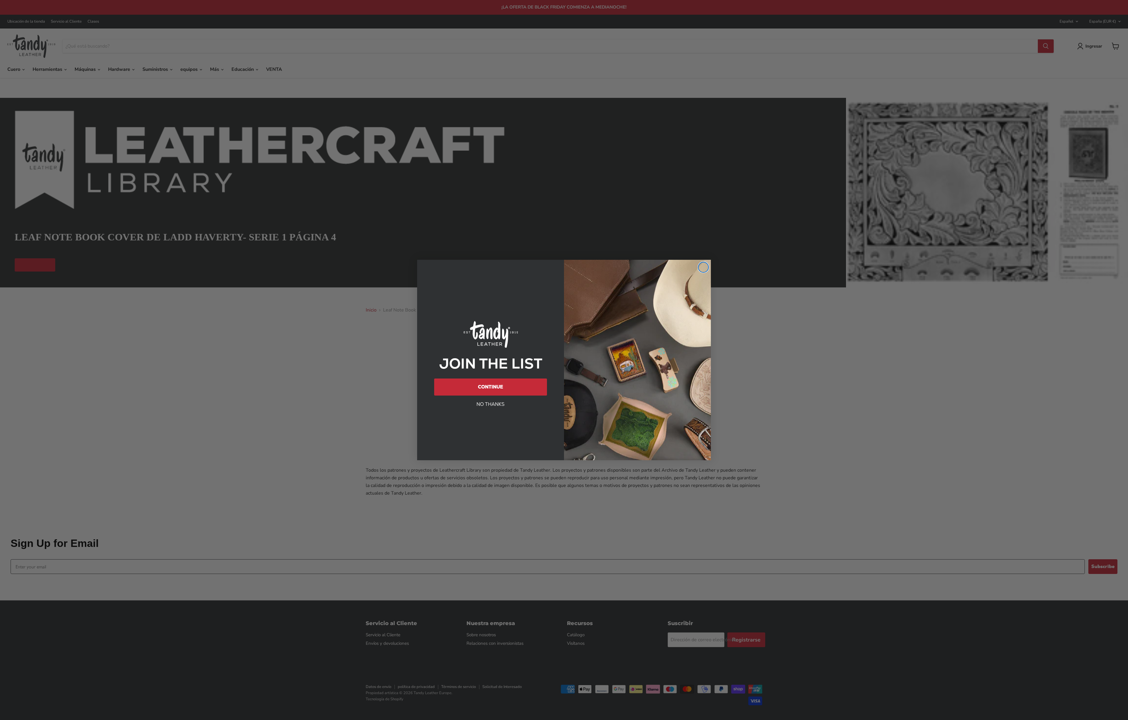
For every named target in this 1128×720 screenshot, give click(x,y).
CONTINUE (490, 387)
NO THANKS (490, 404)
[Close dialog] (703, 267)
